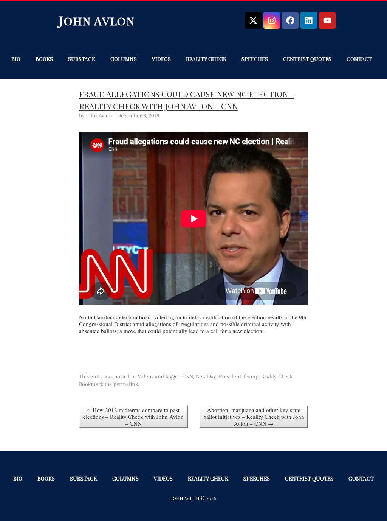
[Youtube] (327, 20)
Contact (359, 58)
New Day (206, 376)
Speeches (254, 58)
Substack (81, 58)
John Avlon (97, 20)
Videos (161, 58)
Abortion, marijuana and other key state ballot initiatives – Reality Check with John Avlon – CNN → (253, 416)
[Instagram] (271, 20)
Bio (15, 58)
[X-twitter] (253, 20)
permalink (125, 384)
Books (44, 58)
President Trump (239, 376)
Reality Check (206, 58)
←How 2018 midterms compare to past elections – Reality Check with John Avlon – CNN (133, 416)
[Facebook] (290, 20)
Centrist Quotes (307, 58)
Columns (123, 58)
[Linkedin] (308, 20)
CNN (187, 376)
